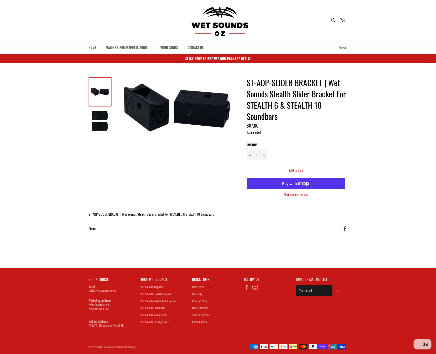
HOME (92, 47)
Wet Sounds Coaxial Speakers (156, 294)
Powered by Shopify (125, 347)
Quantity (252, 145)
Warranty (197, 294)
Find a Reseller (200, 308)
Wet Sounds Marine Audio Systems (159, 301)
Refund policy (199, 322)
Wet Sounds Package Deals (154, 322)
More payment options (296, 195)
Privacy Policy (199, 301)
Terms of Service (201, 315)
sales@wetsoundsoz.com (102, 290)
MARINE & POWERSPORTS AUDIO (127, 47)
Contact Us (198, 287)
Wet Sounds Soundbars (152, 308)
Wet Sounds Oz (106, 347)
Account (343, 47)
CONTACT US (195, 47)
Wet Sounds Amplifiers (152, 287)
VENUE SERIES (169, 47)
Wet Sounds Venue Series (153, 315)
